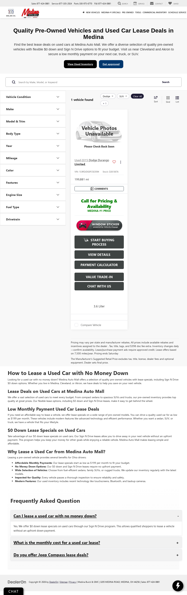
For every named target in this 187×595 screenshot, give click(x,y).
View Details (99, 254)
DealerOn (53, 581)
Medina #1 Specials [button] (111, 12)
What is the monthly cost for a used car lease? (57, 542)
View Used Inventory (80, 64)
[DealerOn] (17, 581)
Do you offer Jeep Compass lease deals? (51, 554)
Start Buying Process (102, 242)
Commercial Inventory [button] (155, 12)
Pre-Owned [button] (128, 12)
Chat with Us (99, 286)
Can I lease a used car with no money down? (55, 515)
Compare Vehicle (91, 325)
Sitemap (64, 581)
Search (165, 82)
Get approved (111, 64)
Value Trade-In (99, 277)
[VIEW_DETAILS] (99, 130)
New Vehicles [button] (93, 12)
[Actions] (120, 162)
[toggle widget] (177, 585)
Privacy (72, 581)
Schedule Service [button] (177, 12)
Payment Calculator (99, 265)
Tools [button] (138, 12)
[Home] (83, 12)
